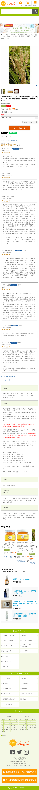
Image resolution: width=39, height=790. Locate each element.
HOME (2, 35)
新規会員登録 (23, 688)
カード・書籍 (23, 651)
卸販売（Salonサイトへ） (8, 694)
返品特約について (6, 136)
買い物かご (23, 699)
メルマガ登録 (23, 683)
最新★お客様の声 (6, 688)
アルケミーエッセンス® (7, 635)
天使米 (3, 115)
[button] (2, 547)
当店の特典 (23, 678)
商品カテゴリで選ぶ (11, 35)
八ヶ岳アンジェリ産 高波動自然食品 (25, 645)
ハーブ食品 (23, 635)
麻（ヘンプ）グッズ (6, 656)
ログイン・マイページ (26, 694)
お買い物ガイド (5, 683)
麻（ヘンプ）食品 (6, 651)
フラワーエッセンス (6, 645)
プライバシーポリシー (7, 704)
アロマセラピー (5, 666)
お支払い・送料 (5, 678)
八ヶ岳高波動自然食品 (24, 35)
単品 (32, 35)
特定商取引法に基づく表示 (8, 699)
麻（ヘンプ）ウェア (6, 661)
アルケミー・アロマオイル (8, 640)
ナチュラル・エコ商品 (26, 640)
